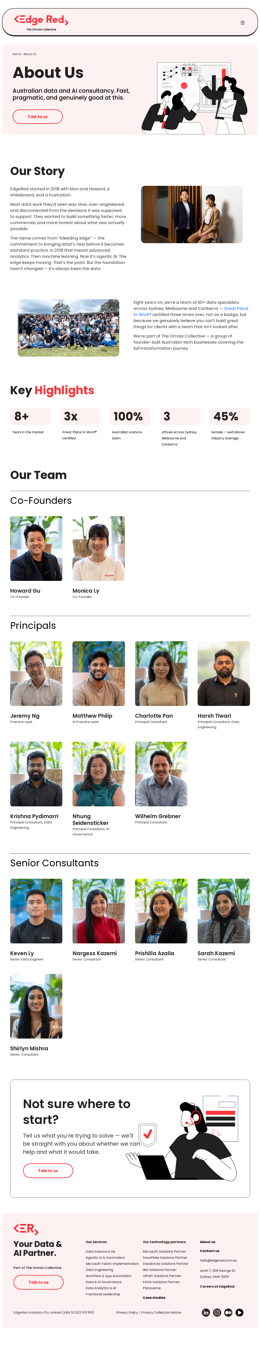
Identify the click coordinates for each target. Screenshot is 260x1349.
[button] (242, 23)
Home (17, 54)
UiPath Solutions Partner (162, 1276)
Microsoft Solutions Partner (164, 1251)
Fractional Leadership (103, 1294)
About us (207, 1242)
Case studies (154, 1297)
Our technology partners (164, 1242)
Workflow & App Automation (108, 1276)
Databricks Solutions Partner (166, 1263)
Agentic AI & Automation (105, 1257)
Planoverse (152, 1288)
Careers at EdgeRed (217, 1286)
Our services (96, 1242)
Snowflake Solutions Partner (165, 1257)
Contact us (209, 1251)
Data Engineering (99, 1269)
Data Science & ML (100, 1251)
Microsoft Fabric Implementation (112, 1263)
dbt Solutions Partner (160, 1269)
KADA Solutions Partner (161, 1282)
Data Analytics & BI (101, 1288)
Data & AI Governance (104, 1282)
